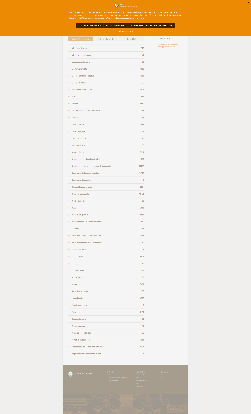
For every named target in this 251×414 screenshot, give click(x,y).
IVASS (163, 378)
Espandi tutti (131, 39)
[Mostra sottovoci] (70, 48)
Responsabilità (140, 375)
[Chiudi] (249, 2)
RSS (137, 384)
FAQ (118, 378)
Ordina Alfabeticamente (80, 39)
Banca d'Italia (165, 372)
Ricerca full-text (164, 39)
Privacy (138, 378)
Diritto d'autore (140, 372)
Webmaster (139, 387)
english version (124, 31)
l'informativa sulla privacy (94, 15)
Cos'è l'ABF (110, 372)
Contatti (109, 375)
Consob (163, 375)
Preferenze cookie (141, 381)
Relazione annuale (112, 381)
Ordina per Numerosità (106, 39)
